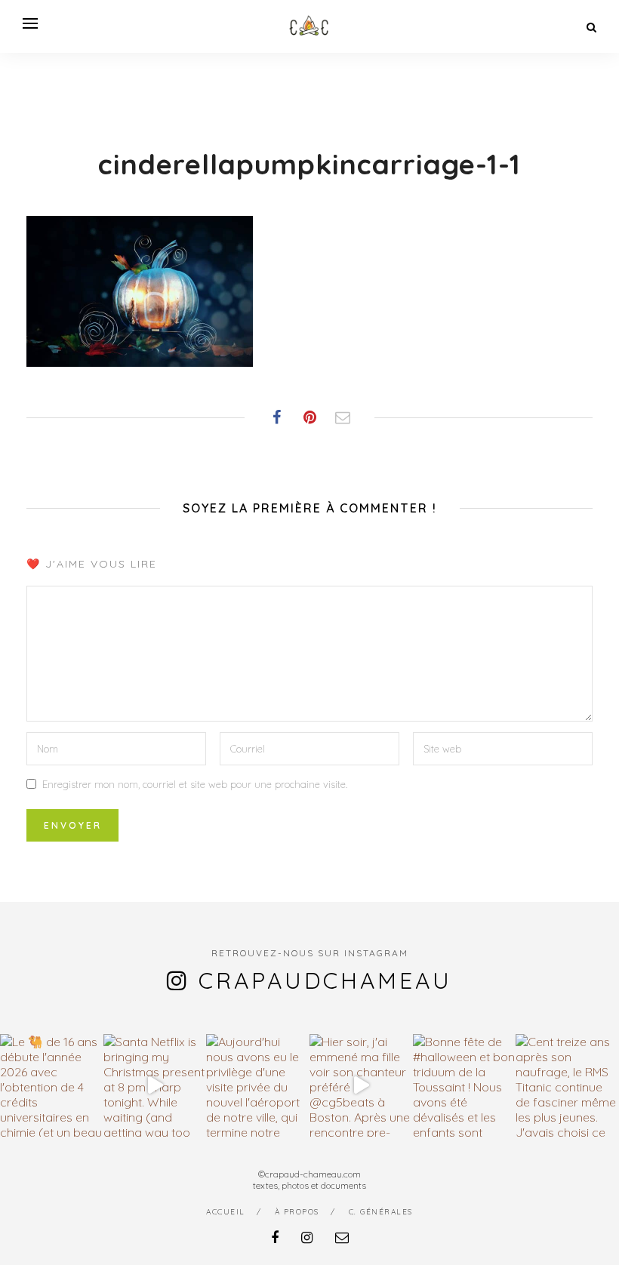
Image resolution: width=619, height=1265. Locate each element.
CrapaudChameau (325, 980)
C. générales (381, 1212)
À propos (297, 1212)
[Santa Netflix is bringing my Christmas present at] (155, 1085)
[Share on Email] (342, 417)
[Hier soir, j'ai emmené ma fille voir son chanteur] (361, 1085)
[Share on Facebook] (276, 417)
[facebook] (275, 1237)
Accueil (225, 1212)
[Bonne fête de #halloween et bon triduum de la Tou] (464, 1085)
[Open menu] (30, 23)
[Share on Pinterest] (309, 417)
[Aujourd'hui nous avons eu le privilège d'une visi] (258, 1085)
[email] (342, 1237)
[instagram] (307, 1237)
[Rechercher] (591, 27)
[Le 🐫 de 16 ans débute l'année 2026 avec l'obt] (51, 1085)
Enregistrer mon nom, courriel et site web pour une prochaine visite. (194, 784)
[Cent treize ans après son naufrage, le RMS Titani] (567, 1085)
